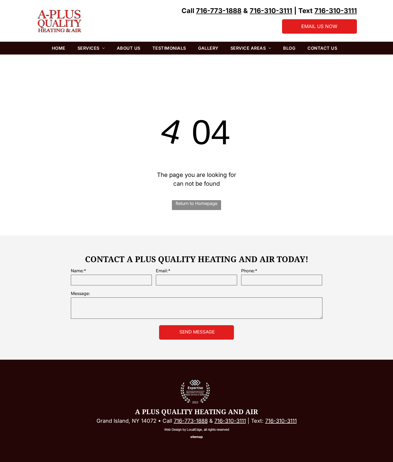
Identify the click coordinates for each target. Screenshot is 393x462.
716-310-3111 (230, 421)
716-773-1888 (191, 421)
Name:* (78, 270)
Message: (80, 293)
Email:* (163, 270)
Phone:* (249, 270)
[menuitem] (61, 48)
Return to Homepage (196, 203)
